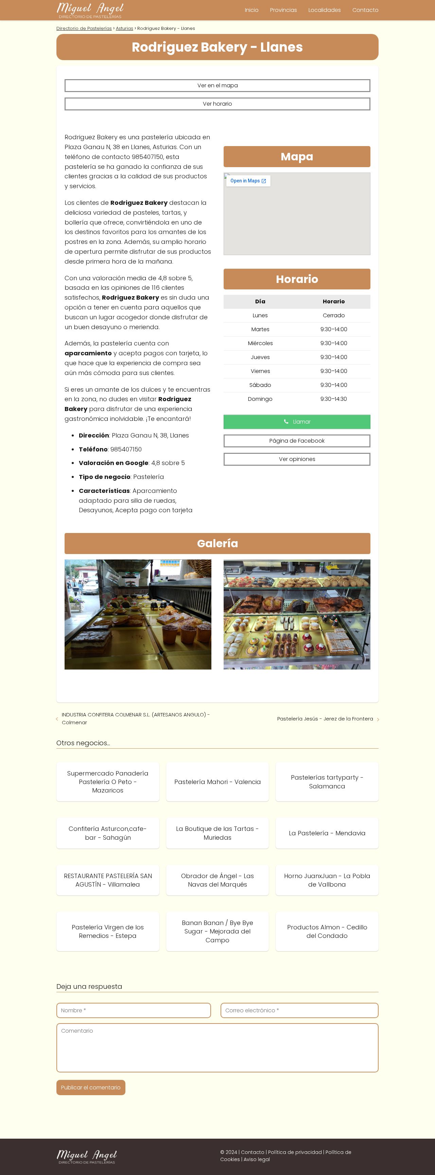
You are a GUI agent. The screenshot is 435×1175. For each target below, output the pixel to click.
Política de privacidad (295, 1152)
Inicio (252, 10)
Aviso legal (257, 1159)
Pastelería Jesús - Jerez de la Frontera (325, 718)
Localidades (325, 10)
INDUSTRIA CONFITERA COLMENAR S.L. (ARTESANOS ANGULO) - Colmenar (136, 718)
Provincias (283, 10)
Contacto (365, 10)
